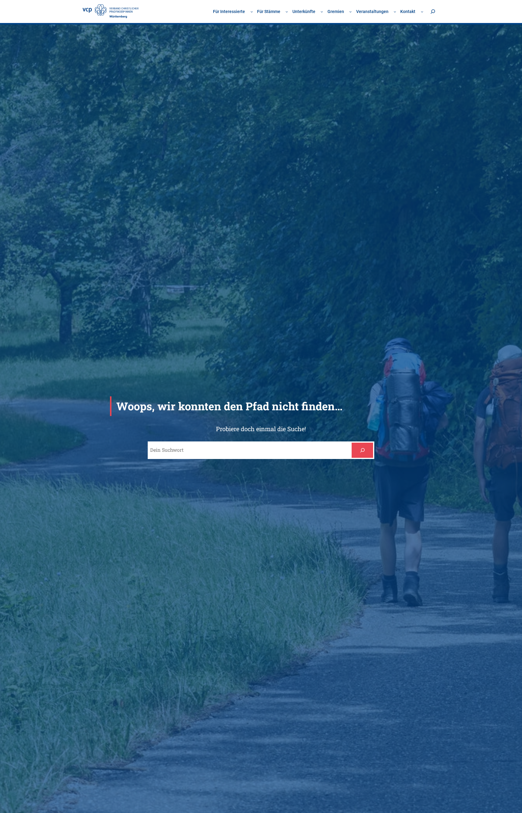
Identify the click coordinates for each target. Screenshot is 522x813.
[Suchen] (362, 450)
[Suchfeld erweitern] (432, 11)
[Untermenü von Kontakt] (422, 11)
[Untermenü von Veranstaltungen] (395, 11)
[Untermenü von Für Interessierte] (251, 11)
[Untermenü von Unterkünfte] (322, 11)
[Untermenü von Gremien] (350, 11)
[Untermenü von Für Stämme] (286, 11)
